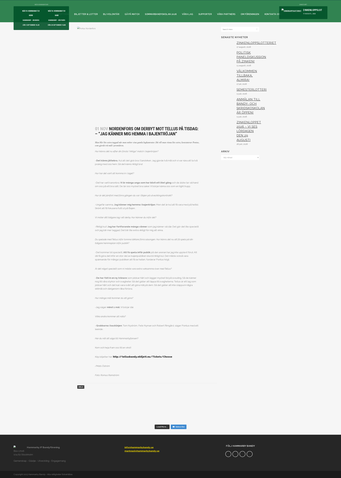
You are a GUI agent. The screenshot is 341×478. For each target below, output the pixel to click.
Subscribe (180, 427)
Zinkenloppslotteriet (316, 10)
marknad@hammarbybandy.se (142, 451)
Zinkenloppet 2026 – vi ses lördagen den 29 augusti (249, 130)
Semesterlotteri (252, 89)
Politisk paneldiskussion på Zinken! (251, 57)
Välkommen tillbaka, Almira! (247, 75)
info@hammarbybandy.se (139, 447)
